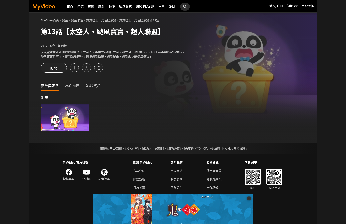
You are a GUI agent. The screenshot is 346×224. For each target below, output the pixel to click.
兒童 (161, 6)
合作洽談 (213, 187)
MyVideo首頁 (50, 20)
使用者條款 (214, 171)
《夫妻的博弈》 (192, 148)
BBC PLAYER (145, 6)
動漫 (112, 6)
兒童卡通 (77, 20)
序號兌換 (307, 5)
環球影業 (125, 6)
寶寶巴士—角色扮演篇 (101, 20)
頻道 (80, 6)
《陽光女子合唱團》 (110, 148)
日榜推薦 (139, 187)
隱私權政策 (214, 179)
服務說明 (139, 179)
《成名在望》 (132, 148)
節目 (172, 6)
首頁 (70, 6)
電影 (91, 6)
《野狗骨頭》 (174, 148)
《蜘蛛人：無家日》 (153, 148)
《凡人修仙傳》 (212, 148)
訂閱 (53, 67)
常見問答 (177, 171)
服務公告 (177, 187)
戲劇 (101, 6)
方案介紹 (292, 5)
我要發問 (177, 179)
